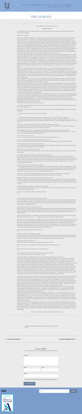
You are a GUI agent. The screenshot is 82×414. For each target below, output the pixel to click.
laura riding (34, 326)
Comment (26, 355)
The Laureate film (51, 326)
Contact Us (68, 7)
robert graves (45, 326)
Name (25, 367)
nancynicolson (39, 326)
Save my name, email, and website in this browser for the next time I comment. (41, 379)
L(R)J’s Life (57, 5)
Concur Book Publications (35, 5)
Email (43, 367)
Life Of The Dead (53, 7)
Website (25, 373)
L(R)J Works (48, 5)
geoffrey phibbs (28, 326)
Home (23, 5)
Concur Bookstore (67, 5)
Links (60, 7)
